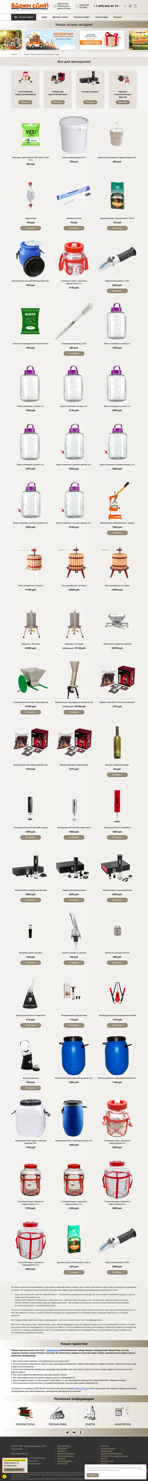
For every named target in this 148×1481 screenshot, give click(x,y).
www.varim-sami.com (19, 1453)
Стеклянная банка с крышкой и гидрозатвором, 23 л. (31, 1263)
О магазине (105, 1446)
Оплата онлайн (62, 1463)
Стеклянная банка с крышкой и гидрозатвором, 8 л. (117, 1142)
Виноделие (61, 1451)
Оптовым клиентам (108, 1448)
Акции (44, 17)
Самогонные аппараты (65, 1456)
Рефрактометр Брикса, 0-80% (117, 1262)
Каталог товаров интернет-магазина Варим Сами (41, 54)
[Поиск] (125, 6)
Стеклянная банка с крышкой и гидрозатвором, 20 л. (117, 1203)
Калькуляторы (123, 1424)
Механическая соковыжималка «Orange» (117, 523)
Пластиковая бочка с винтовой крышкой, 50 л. (117, 1078)
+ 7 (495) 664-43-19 (107, 6)
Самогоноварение (63, 1446)
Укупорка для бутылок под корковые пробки (117, 1015)
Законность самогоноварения (111, 1453)
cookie (139, 1468)
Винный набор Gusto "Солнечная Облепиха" (117, 702)
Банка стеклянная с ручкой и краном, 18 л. (74, 523)
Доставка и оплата (60, 17)
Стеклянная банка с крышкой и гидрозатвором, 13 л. (31, 1203)
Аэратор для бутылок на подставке (30, 1015)
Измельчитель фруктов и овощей (117, 644)
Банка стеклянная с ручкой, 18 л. (30, 465)
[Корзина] (135, 6)
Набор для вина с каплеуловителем (117, 890)
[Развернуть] (4, 1476)
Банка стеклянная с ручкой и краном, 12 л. (117, 465)
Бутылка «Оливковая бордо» (117, 765)
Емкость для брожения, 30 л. (74, 157)
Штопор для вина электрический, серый (74, 827)
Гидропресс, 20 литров (30, 644)
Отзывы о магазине (64, 1461)
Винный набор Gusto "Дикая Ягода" (74, 765)
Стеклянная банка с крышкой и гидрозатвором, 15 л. (74, 1203)
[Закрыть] (144, 1466)
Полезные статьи (25, 1424)
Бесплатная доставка (84, 6)
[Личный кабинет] (130, 6)
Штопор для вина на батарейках (117, 827)
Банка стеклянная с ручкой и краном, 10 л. (74, 465)
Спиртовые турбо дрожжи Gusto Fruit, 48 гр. (31, 344)
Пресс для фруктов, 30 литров (117, 586)
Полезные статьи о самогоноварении (114, 1456)
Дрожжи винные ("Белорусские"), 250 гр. (74, 1262)
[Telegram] (67, 1432)
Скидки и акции (106, 1451)
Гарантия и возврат (82, 17)
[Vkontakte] (74, 1432)
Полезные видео (58, 1424)
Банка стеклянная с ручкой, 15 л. (117, 406)
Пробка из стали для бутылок (117, 953)
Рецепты (90, 1424)
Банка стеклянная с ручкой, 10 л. (30, 406)
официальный (52, 1350)
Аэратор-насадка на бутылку (74, 953)
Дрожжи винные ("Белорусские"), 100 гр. (117, 218)
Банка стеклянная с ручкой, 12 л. (74, 406)
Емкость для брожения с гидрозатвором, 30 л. (117, 157)
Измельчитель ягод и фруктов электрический (74, 702)
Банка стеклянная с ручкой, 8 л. (117, 344)
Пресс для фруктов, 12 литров (30, 586)
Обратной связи (82, 1388)
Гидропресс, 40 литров (74, 644)
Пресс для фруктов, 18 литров (74, 586)
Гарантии (104, 1458)
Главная (14, 54)
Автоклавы (61, 1458)
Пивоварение (62, 1448)
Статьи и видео (101, 17)
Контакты (118, 17)
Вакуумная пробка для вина (30, 953)
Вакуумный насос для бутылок (74, 1015)
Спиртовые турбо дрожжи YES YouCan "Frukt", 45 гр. (31, 158)
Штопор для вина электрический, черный (31, 827)
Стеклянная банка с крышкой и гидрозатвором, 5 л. (74, 282)
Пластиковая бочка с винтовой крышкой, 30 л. (30, 281)
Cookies (52, 1478)
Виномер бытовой (74, 218)
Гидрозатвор (30, 218)
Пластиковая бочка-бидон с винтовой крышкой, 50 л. (30, 1142)
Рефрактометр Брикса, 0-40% (117, 281)
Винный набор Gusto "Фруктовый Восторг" (30, 765)
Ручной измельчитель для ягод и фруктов (30, 702)
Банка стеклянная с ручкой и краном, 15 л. (30, 523)
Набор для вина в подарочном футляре (31, 890)
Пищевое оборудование (66, 1453)
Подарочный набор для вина (74, 890)
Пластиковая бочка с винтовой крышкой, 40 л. (74, 1078)
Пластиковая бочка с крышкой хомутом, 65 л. (74, 1141)
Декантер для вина (31, 1078)
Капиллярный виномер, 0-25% (74, 344)
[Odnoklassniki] (80, 1432)
